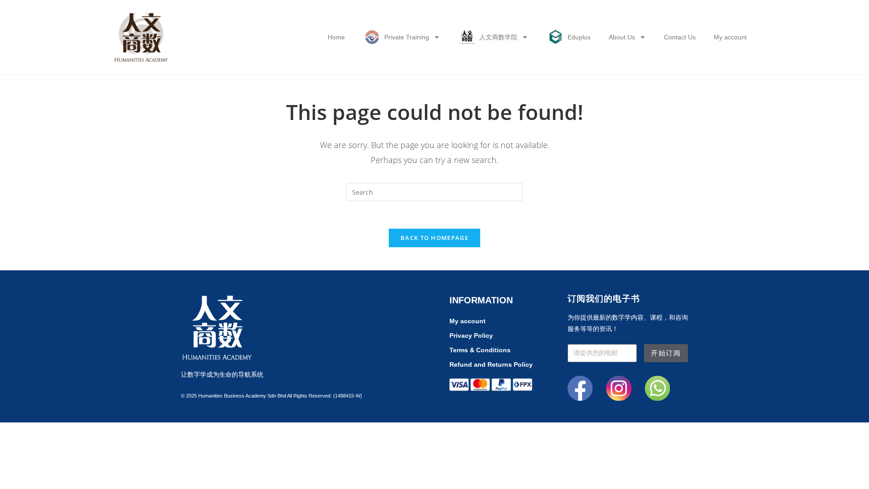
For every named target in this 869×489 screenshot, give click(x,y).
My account (730, 37)
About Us (622, 37)
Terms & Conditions (480, 350)
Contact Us (680, 37)
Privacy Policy (471, 335)
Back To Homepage (434, 238)
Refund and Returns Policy (491, 364)
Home (336, 37)
